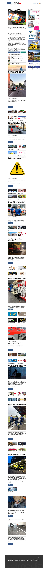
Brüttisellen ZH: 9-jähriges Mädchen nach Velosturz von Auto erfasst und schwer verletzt (17, 72)
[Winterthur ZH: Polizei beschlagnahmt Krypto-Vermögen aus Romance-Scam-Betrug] (17, 373)
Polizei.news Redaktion (14, 98)
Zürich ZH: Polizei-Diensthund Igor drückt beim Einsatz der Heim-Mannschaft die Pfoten (17, 279)
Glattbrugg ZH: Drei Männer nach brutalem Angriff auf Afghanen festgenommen (16, 494)
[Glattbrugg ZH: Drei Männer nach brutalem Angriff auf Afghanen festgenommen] (17, 502)
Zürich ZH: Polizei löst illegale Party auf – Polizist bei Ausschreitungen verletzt (16, 325)
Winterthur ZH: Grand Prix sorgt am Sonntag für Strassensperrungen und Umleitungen (16, 202)
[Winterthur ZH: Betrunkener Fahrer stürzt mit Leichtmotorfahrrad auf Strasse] (17, 465)
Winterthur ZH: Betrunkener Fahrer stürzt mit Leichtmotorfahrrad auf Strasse (16, 455)
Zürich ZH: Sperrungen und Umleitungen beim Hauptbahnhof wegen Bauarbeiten (17, 158)
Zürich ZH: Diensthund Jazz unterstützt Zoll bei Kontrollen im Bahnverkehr (17, 405)
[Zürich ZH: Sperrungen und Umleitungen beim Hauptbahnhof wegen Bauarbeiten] (17, 169)
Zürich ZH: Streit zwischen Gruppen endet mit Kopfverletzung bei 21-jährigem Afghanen (17, 123)
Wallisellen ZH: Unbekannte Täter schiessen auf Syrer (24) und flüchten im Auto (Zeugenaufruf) (16, 239)
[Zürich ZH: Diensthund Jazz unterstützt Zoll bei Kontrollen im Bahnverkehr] (17, 418)
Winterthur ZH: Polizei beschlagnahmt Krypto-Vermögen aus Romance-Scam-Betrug (17, 366)
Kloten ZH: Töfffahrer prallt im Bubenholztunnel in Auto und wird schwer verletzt (16, 519)
